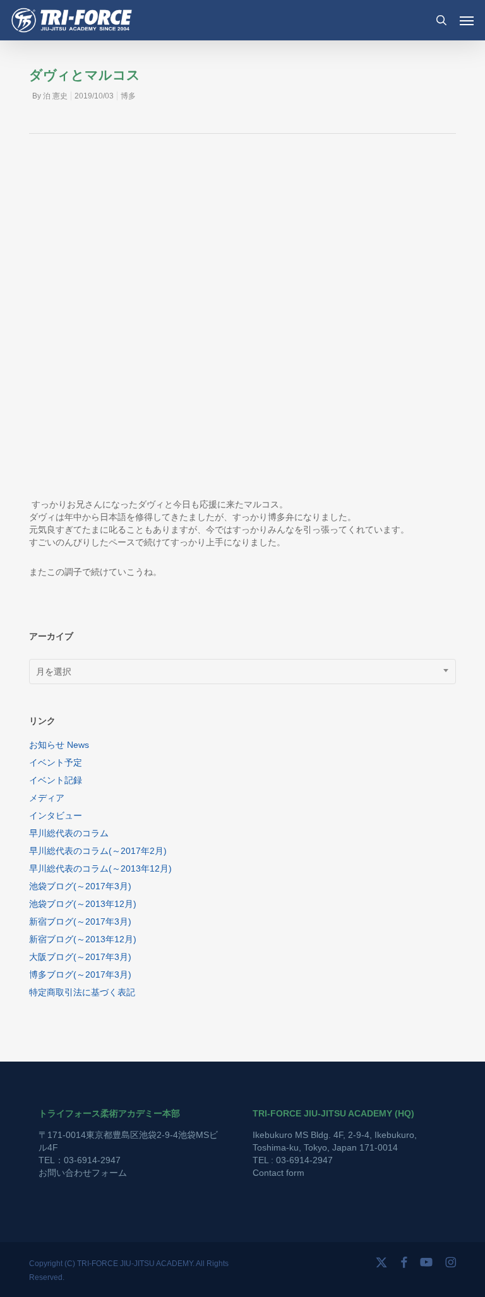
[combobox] (242, 671)
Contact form (278, 1173)
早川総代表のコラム (69, 833)
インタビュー (55, 815)
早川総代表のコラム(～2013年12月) (100, 868)
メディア (46, 798)
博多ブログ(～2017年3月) (80, 974)
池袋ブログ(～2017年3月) (80, 886)
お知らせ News (59, 745)
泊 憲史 (55, 96)
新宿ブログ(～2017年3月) (80, 921)
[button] (467, 20)
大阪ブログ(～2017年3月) (80, 957)
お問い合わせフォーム (83, 1173)
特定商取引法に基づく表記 (82, 992)
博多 (128, 96)
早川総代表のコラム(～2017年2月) (98, 851)
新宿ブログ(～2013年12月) (82, 939)
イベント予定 (55, 762)
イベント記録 (55, 780)
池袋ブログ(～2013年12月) (82, 904)
